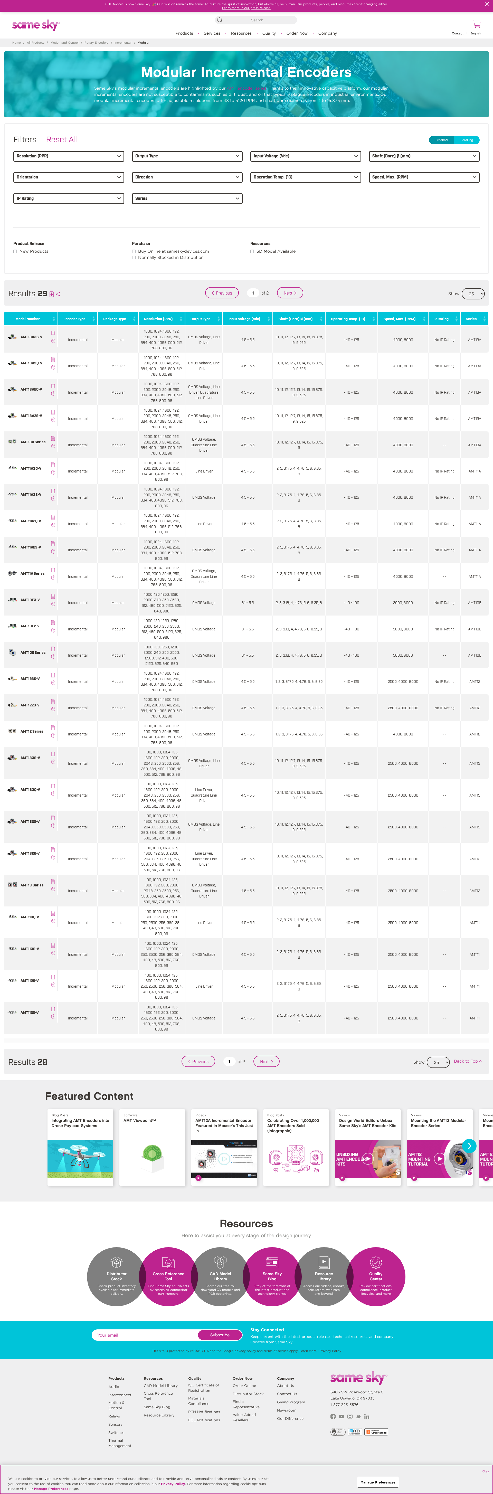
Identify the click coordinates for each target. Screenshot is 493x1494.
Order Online (244, 1386)
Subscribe (220, 1335)
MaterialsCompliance (198, 1401)
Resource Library (159, 1415)
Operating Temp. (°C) (348, 318)
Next (288, 292)
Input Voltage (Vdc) (244, 318)
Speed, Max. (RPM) (400, 318)
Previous (224, 292)
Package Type (114, 318)
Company (327, 33)
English (475, 33)
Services (212, 33)
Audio (113, 1387)
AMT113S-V (30, 948)
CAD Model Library (161, 1386)
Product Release (28, 243)
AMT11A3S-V (31, 494)
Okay (485, 1471)
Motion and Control (65, 42)
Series (471, 318)
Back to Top (466, 1061)
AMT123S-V (30, 678)
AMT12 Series (32, 731)
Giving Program (291, 1402)
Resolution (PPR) (158, 318)
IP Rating (441, 318)
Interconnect (119, 1395)
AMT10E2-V (30, 625)
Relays (114, 1416)
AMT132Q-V (30, 853)
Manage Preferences (51, 1489)
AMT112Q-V (30, 980)
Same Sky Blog (157, 1407)
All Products (35, 42)
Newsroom (286, 1410)
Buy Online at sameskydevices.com (173, 251)
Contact (457, 33)
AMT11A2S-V (31, 547)
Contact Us (287, 1394)
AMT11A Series (32, 573)
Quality (269, 33)
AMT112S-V (30, 1012)
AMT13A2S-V (31, 415)
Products (184, 33)
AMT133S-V (30, 757)
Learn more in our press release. (246, 8)
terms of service (276, 1351)
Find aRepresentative (246, 1404)
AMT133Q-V (30, 789)
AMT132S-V (30, 821)
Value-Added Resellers (244, 1417)
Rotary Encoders (96, 42)
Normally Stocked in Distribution (171, 257)
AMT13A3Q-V (31, 363)
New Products (34, 251)
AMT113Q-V (30, 916)
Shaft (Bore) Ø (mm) (296, 318)
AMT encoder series (247, 88)
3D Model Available (276, 251)
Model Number (27, 318)
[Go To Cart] (476, 25)
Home (16, 42)
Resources (241, 33)
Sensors (115, 1424)
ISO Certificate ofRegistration (203, 1388)
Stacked (442, 140)
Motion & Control (116, 1405)
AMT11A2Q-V (31, 520)
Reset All (62, 139)
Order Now (297, 33)
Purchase (141, 243)
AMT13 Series (32, 885)
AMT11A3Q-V (31, 468)
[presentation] (469, 1146)
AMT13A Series (33, 441)
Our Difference (290, 1418)
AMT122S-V (30, 705)
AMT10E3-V (30, 599)
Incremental (123, 42)
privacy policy (245, 1351)
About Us (285, 1386)
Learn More (308, 1351)
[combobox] (256, 20)
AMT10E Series (33, 652)
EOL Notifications (204, 1420)
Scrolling (467, 140)
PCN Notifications (204, 1412)
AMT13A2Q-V (31, 389)
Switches (116, 1433)
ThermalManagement (119, 1443)
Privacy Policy (330, 1351)
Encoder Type (74, 318)
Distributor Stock (248, 1394)
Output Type (201, 318)
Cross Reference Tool (158, 1396)
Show (454, 293)
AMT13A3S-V (31, 336)
